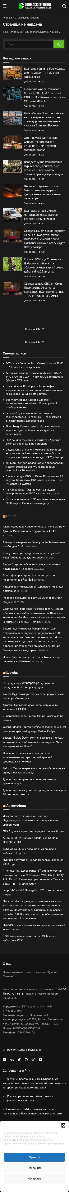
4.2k (42, 252)
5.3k (42, 276)
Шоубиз (12, 672)
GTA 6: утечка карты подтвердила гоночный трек (33, 831)
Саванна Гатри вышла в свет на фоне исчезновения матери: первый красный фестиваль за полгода (28, 757)
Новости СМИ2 (34, 329)
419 (42, 203)
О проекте (9, 1049)
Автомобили (16, 805)
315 (42, 106)
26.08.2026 (31, 81)
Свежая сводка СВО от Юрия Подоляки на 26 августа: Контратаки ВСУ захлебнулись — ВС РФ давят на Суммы (44, 289)
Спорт (11, 516)
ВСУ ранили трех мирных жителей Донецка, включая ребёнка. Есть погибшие (41, 214)
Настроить (35, 1178)
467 (42, 179)
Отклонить (34, 1168)
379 (42, 154)
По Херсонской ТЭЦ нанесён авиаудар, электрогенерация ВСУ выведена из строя (32, 491)
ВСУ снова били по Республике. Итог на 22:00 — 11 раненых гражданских (44, 72)
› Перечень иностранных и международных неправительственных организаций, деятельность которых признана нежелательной (34, 1083)
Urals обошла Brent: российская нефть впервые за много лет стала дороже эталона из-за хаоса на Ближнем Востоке (44, 119)
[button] (63, 1125)
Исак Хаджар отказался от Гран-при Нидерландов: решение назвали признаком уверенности (30, 820)
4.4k (42, 300)
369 (42, 130)
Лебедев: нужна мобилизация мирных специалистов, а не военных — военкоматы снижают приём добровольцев (43, 168)
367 (42, 223)
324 (42, 81)
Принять (34, 1157)
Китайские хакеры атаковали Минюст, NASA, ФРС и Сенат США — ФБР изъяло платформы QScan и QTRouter (45, 95)
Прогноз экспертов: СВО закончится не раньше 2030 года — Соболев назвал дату (35, 501)
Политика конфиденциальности (34, 1187)
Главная (7, 17)
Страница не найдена (27, 17)
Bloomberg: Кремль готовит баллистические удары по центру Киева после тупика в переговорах (42, 192)
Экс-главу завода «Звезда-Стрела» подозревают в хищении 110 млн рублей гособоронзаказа (41, 143)
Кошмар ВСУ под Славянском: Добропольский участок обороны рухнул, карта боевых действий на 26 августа (44, 265)
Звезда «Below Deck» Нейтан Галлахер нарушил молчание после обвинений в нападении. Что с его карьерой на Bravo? (33, 742)
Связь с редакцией (30, 1049)
